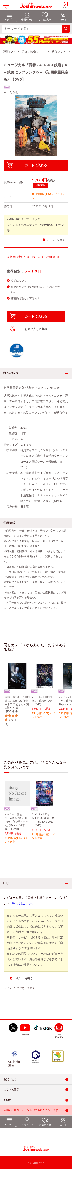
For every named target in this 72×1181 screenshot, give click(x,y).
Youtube (25, 1034)
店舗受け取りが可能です (25, 298)
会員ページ (27, 1125)
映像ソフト (59, 51)
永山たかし (11, 92)
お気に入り (45, 1125)
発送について (19, 280)
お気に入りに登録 (36, 329)
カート (63, 1125)
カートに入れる (36, 165)
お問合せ (9, 1100)
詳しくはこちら (22, 903)
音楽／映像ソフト (33, 51)
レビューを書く (56, 239)
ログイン (66, 8)
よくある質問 (11, 1089)
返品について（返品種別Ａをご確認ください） (35, 289)
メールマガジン (59, 1036)
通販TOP (9, 51)
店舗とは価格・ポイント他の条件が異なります (31, 1110)
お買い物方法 (11, 1079)
